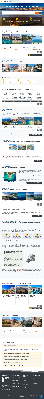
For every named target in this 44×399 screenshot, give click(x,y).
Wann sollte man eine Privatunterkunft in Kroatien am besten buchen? (15, 359)
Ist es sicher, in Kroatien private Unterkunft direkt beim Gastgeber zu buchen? (16, 353)
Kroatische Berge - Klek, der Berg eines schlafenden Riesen (21, 296)
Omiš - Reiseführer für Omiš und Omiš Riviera (8, 296)
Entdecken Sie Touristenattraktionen (35, 182)
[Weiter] (10, 39)
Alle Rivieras (39, 160)
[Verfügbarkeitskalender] (30, 49)
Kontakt (34, 377)
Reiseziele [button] (6, 101)
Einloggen (35, 387)
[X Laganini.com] (3, 380)
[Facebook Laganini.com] (3, 378)
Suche (37, 12)
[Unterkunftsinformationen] (10, 47)
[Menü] (43, 1)
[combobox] (14, 1)
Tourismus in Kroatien (15, 386)
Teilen (41, 26)
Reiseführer (24, 380)
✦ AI (40, 12)
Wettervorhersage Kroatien (16, 377)
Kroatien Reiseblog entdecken (36, 308)
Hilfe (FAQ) (34, 380)
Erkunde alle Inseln (37, 215)
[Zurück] (3, 39)
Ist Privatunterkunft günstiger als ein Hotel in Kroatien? (13, 362)
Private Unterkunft (25, 384)
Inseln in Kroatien (25, 387)
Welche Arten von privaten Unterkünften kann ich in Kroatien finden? (15, 365)
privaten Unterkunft (19, 269)
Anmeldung (35, 389)
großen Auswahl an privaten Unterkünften (29, 114)
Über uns (34, 378)
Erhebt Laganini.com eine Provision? (10, 345)
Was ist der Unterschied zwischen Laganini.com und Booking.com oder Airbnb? (17, 356)
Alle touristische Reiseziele (36, 134)
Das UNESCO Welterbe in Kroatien (34, 296)
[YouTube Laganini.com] (8, 378)
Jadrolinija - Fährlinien (15, 383)
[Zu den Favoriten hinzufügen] (10, 35)
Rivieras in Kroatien (26, 386)
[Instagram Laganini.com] (6, 378)
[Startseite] (2, 27)
